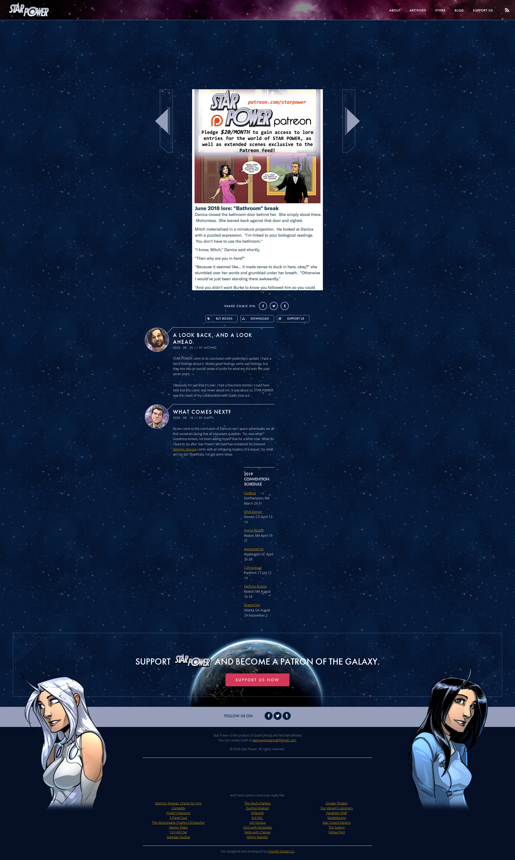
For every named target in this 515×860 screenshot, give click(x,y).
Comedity (178, 808)
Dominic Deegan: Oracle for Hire (178, 803)
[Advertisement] (257, 52)
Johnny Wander (257, 837)
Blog (459, 10)
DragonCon (252, 605)
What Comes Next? (202, 411)
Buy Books (224, 318)
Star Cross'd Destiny (336, 822)
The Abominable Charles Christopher (178, 822)
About (395, 10)
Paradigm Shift (336, 813)
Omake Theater (337, 803)
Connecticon (253, 567)
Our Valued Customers (336, 808)
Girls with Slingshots (257, 827)
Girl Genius (257, 822)
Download (260, 318)
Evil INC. (257, 818)
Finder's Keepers (178, 813)
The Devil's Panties (257, 803)
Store (440, 10)
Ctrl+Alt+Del (178, 832)
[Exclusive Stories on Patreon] (257, 289)
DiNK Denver (253, 512)
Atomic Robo (178, 827)
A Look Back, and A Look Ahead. (212, 338)
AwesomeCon (254, 549)
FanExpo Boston (255, 586)
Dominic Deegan (185, 449)
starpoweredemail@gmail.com (274, 740)
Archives (418, 10)
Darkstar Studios (178, 837)
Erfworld (257, 813)
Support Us (483, 10)
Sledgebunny (336, 818)
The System (337, 827)
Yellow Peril (336, 832)
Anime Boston (254, 530)
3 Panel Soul (178, 818)
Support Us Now (257, 679)
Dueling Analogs (257, 808)
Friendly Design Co (281, 851)
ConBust (250, 493)
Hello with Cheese (257, 832)
